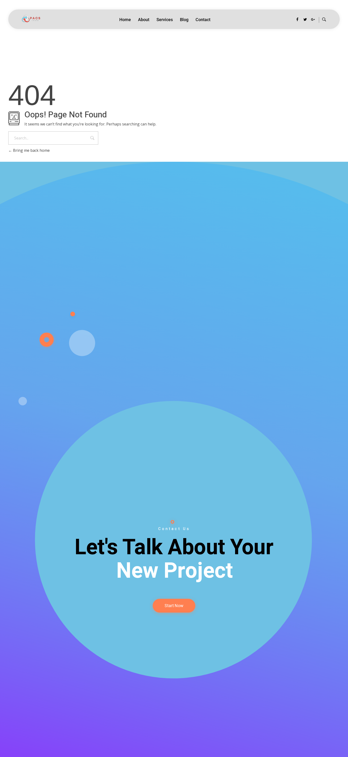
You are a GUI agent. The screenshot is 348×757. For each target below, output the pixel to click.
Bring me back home (31, 150)
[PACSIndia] (30, 19)
